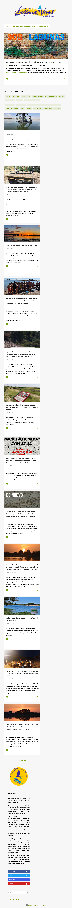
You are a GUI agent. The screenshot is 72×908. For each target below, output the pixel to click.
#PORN (52, 105)
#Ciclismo (61, 96)
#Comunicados (10, 100)
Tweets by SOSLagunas (15, 899)
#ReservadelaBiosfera (12, 108)
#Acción (8, 96)
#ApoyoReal (16, 96)
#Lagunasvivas (21, 105)
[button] (65, 79)
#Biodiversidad (26, 96)
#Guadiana (19, 100)
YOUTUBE (11, 883)
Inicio (7, 26)
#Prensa (58, 105)
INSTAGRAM (12, 879)
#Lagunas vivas (10, 105)
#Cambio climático (38, 96)
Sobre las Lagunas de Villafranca (24, 26)
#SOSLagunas (37, 108)
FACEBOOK (12, 871)
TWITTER (12, 875)
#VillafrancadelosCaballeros (52, 108)
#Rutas (22, 108)
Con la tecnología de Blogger (37, 905)
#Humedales (28, 100)
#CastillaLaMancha (51, 96)
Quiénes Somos (43, 26)
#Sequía (29, 108)
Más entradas (22, 761)
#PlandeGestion (43, 105)
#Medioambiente (32, 105)
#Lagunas (37, 100)
